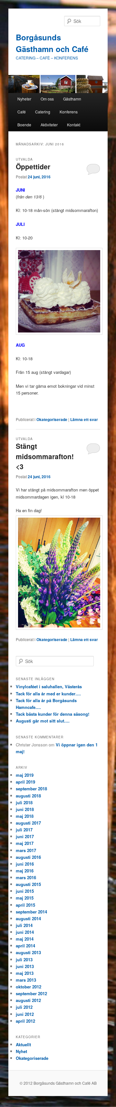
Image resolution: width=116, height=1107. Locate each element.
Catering (42, 111)
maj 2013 (25, 973)
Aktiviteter (49, 124)
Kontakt (73, 124)
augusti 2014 (28, 918)
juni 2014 (25, 932)
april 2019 (25, 782)
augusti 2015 (28, 884)
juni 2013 (25, 966)
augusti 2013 (28, 952)
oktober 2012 (28, 987)
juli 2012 (24, 1007)
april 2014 (25, 946)
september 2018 (31, 788)
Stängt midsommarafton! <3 (45, 456)
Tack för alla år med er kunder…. (48, 694)
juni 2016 (25, 864)
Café (21, 111)
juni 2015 (25, 891)
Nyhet (21, 1051)
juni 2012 (25, 1014)
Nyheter (24, 98)
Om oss (47, 98)
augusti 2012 (28, 1000)
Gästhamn (72, 98)
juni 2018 (25, 809)
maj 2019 (25, 775)
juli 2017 (24, 830)
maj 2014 (25, 939)
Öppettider (33, 166)
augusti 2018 (28, 796)
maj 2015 (25, 898)
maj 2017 (25, 843)
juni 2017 (25, 836)
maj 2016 (25, 871)
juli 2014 (24, 925)
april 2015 (25, 905)
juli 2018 (24, 802)
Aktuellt (23, 1044)
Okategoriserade (51, 419)
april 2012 (25, 1021)
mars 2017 (26, 850)
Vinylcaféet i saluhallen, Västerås (49, 686)
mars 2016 (26, 877)
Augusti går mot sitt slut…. (43, 721)
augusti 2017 (28, 823)
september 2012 (31, 993)
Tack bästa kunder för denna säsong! (52, 714)
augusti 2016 (28, 857)
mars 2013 (26, 980)
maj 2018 (25, 816)
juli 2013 (24, 959)
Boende (24, 124)
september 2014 (31, 912)
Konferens (69, 111)
